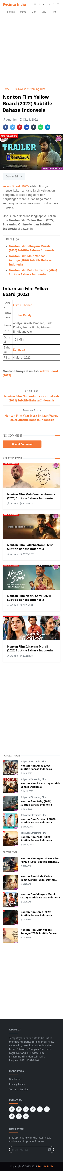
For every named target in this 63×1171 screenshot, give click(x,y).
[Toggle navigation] (58, 4)
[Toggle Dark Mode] (49, 4)
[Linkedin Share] (26, 127)
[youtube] (40, 1109)
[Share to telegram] (47, 127)
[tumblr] (19, 1109)
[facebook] (31, 4)
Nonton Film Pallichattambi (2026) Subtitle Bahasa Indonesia (31, 547)
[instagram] (35, 4)
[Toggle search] (53, 4)
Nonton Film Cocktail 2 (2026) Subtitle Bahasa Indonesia (38, 820)
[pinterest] (33, 1109)
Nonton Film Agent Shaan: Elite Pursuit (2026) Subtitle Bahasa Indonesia (39, 862)
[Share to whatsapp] (40, 127)
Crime (17, 305)
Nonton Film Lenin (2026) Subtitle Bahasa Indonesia (36, 913)
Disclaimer (15, 1079)
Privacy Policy (17, 1084)
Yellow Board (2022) (16, 186)
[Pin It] (19, 127)
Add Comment (24, 444)
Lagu (43, 11)
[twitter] (43, 4)
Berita (23, 11)
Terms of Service (18, 1089)
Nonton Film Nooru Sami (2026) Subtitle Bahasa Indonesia (29, 598)
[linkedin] (26, 1109)
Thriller (27, 305)
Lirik (34, 11)
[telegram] (39, 4)
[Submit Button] (50, 1149)
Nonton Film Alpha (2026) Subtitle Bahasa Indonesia (36, 767)
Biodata (11, 11)
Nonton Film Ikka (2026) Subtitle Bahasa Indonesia (40, 785)
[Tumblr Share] (33, 127)
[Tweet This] (12, 127)
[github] (26, 1116)
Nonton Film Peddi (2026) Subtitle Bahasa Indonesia (36, 838)
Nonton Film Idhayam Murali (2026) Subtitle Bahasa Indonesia (30, 648)
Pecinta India (14, 4)
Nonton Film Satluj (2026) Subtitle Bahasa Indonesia (36, 803)
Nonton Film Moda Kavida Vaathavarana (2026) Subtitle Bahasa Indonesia (37, 880)
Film (54, 11)
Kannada (19, 349)
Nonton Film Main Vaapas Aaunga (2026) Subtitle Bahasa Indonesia (30, 260)
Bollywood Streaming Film (33, 761)
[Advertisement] (31, 51)
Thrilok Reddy (22, 315)
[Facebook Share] (5, 127)
